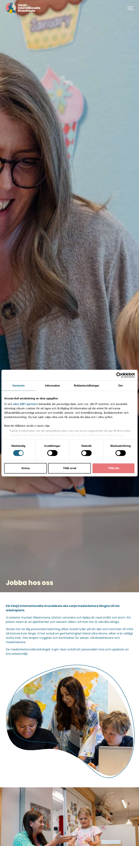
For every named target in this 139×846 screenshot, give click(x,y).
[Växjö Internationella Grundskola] (64, 8)
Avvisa (25, 468)
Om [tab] (120, 385)
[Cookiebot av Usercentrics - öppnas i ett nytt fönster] (119, 375)
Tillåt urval (69, 468)
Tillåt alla (113, 468)
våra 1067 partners (25, 404)
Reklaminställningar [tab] (86, 385)
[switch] (52, 453)
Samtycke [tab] (18, 385)
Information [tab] (52, 385)
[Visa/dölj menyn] (130, 8)
